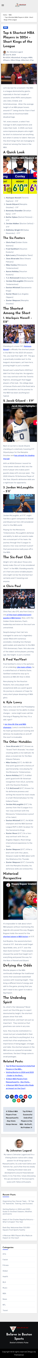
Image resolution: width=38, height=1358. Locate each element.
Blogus (31, 1352)
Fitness (6, 1265)
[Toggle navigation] (2, 5)
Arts (4, 1254)
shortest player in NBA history (15, 936)
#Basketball (15, 57)
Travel (5, 1310)
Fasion (5, 1260)
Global (5, 1271)
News (5, 1299)
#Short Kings (15, 60)
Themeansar (19, 1355)
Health (5, 1277)
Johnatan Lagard (16, 52)
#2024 (7, 57)
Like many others (24, 667)
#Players (6, 60)
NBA (5, 27)
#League (24, 57)
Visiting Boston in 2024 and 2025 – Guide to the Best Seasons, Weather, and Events (17, 1211)
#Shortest (25, 60)
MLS (4, 1282)
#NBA (30, 57)
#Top (32, 60)
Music (5, 1288)
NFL (4, 1305)
